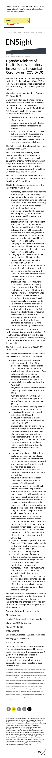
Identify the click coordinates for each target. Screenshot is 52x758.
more (14, 23)
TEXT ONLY (40, 33)
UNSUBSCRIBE (28, 33)
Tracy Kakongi (25, 56)
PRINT (8, 33)
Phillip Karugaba (13, 56)
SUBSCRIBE (17, 33)
